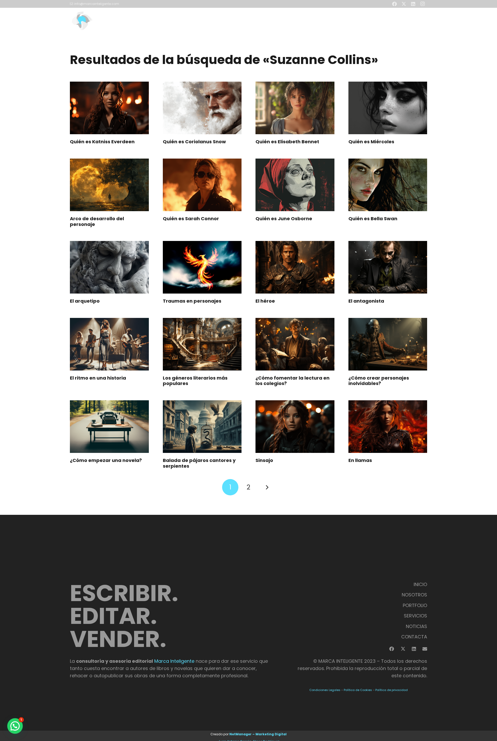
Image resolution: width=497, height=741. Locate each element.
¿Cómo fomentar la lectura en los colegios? (292, 381)
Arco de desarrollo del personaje (97, 221)
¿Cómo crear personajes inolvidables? (378, 381)
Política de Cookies (358, 690)
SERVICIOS (415, 615)
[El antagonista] (387, 267)
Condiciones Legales (324, 690)
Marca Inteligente (174, 661)
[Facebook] (391, 648)
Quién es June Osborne (283, 218)
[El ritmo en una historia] (109, 344)
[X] (403, 648)
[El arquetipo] (109, 267)
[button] (349, 21)
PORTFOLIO (415, 605)
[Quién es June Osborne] (294, 185)
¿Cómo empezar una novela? (106, 460)
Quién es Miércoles (371, 141)
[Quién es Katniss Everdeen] (109, 108)
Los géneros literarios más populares (195, 381)
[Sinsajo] (294, 426)
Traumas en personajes (192, 301)
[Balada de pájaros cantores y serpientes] (202, 426)
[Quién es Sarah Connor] (202, 185)
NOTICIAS (416, 626)
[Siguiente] (267, 487)
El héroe (265, 301)
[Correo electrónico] (424, 648)
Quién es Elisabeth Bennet (287, 141)
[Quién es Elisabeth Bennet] (294, 108)
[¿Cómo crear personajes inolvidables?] (387, 344)
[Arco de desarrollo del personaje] (109, 185)
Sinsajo (264, 460)
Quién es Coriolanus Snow (194, 141)
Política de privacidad (391, 690)
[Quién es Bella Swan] (387, 185)
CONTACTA (414, 636)
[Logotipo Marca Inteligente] (104, 20)
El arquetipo (85, 301)
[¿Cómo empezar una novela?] (109, 426)
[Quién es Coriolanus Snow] (202, 108)
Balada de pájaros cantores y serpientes (199, 463)
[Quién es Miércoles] (387, 108)
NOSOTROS (414, 595)
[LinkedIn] (414, 648)
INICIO (420, 584)
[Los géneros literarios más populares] (202, 344)
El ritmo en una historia (98, 378)
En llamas (360, 460)
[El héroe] (294, 267)
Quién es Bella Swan (372, 218)
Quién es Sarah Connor (191, 218)
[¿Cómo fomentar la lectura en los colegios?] (294, 344)
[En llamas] (387, 426)
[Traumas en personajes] (202, 267)
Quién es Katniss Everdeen (102, 141)
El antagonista (366, 301)
